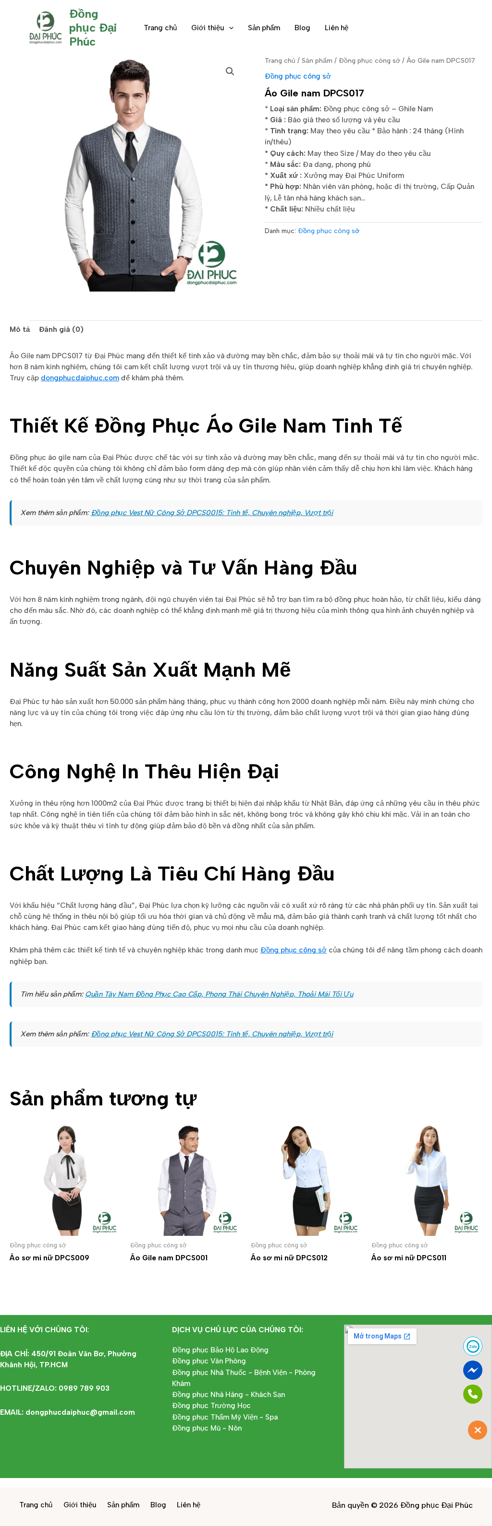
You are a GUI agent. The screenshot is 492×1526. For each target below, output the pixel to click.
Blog (302, 27)
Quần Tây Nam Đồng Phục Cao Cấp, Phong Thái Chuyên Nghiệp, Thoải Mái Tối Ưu (219, 994)
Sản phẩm (264, 27)
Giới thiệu (207, 27)
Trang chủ (160, 27)
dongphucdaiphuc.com (80, 378)
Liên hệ (336, 27)
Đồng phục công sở (369, 60)
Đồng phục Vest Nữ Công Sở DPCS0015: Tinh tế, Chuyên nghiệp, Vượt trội (212, 512)
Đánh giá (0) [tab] (61, 329)
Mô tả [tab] (20, 329)
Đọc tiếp (38, 1277)
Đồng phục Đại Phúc (93, 27)
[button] (229, 27)
